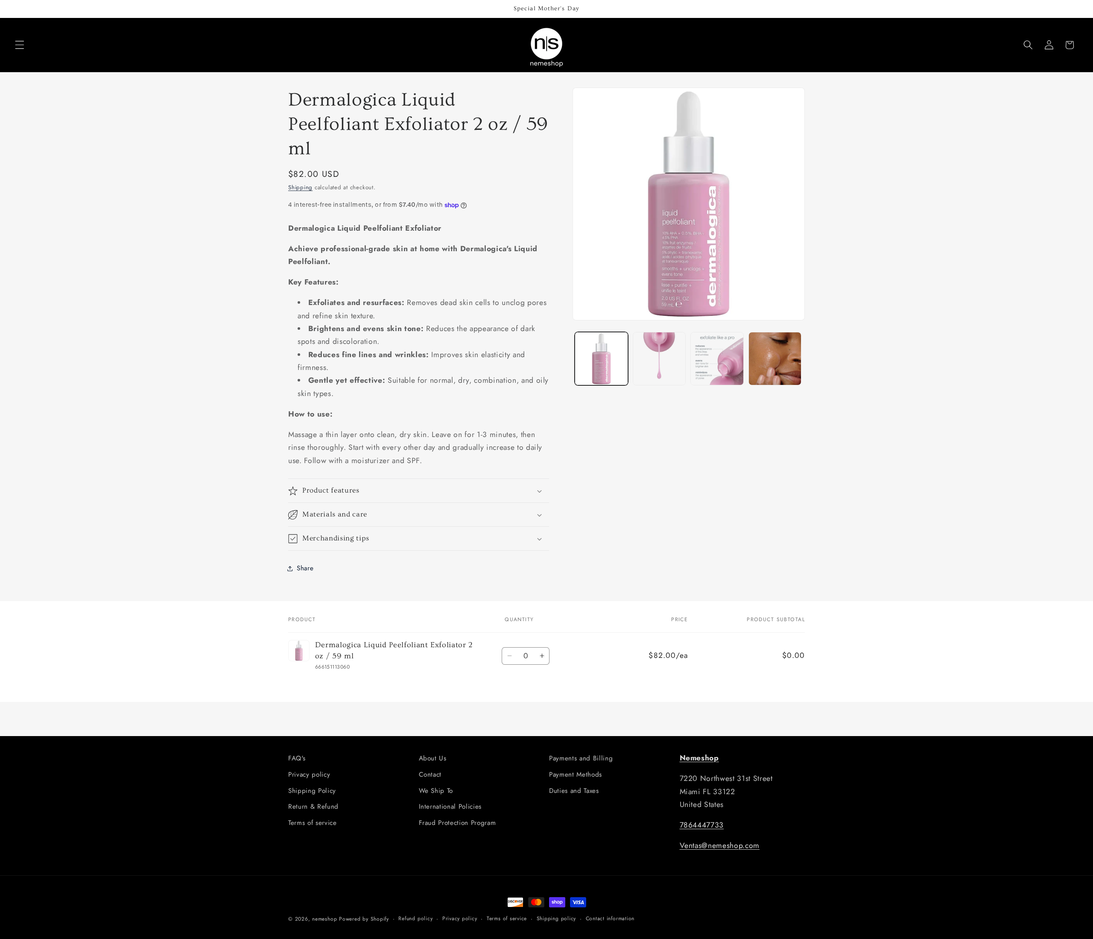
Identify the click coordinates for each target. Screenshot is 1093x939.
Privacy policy (309, 774)
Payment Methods (575, 774)
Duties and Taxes (574, 790)
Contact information (610, 918)
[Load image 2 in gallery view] (659, 358)
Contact (430, 774)
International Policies (450, 806)
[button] (19, 45)
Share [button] (305, 568)
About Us (433, 758)
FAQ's (296, 758)
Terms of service (312, 822)
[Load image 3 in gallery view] (717, 358)
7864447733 (702, 824)
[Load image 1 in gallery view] (601, 358)
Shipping (300, 188)
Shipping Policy (312, 790)
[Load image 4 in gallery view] (775, 358)
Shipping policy (556, 918)
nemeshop (324, 919)
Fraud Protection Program (457, 822)
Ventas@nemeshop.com (720, 845)
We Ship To (436, 790)
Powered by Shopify (364, 919)
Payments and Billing (581, 758)
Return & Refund (313, 806)
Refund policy (415, 918)
